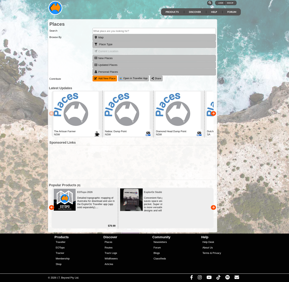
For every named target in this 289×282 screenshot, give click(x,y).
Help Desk (208, 242)
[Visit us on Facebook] (191, 278)
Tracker (60, 253)
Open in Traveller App (135, 78)
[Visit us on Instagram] (200, 278)
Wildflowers (111, 258)
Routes (109, 247)
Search (53, 30)
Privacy (217, 253)
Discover (195, 11)
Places (108, 242)
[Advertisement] (147, 162)
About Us (207, 247)
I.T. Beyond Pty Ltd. (68, 277)
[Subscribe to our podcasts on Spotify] (227, 278)
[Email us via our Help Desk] (236, 278)
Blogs (157, 253)
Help (214, 11)
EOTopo (60, 247)
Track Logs (111, 253)
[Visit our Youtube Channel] (209, 278)
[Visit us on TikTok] (218, 278)
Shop (58, 264)
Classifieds (160, 258)
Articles (109, 264)
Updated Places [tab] (107, 64)
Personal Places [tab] (108, 71)
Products (172, 11)
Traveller (60, 242)
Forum (231, 11)
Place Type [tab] (105, 44)
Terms (205, 253)
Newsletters (160, 242)
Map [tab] (101, 37)
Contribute (55, 78)
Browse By (55, 37)
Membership (63, 258)
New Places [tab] (105, 58)
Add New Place (106, 78)
